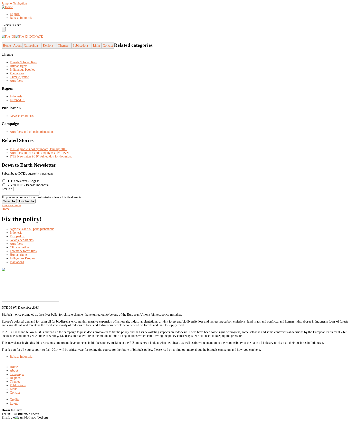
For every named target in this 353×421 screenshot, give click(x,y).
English (15, 14)
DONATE (36, 36)
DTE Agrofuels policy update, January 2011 (38, 149)
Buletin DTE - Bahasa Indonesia (27, 185)
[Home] (7, 7)
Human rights (18, 66)
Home (6, 209)
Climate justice (19, 77)
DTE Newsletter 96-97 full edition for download (41, 156)
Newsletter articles (22, 115)
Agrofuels (16, 80)
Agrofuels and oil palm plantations (32, 131)
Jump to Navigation (14, 3)
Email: (7, 189)
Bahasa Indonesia (21, 17)
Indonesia (16, 96)
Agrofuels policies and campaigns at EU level (39, 152)
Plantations (17, 73)
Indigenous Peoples (22, 69)
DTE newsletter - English (22, 181)
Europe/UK (17, 100)
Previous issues (11, 205)
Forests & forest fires (23, 62)
